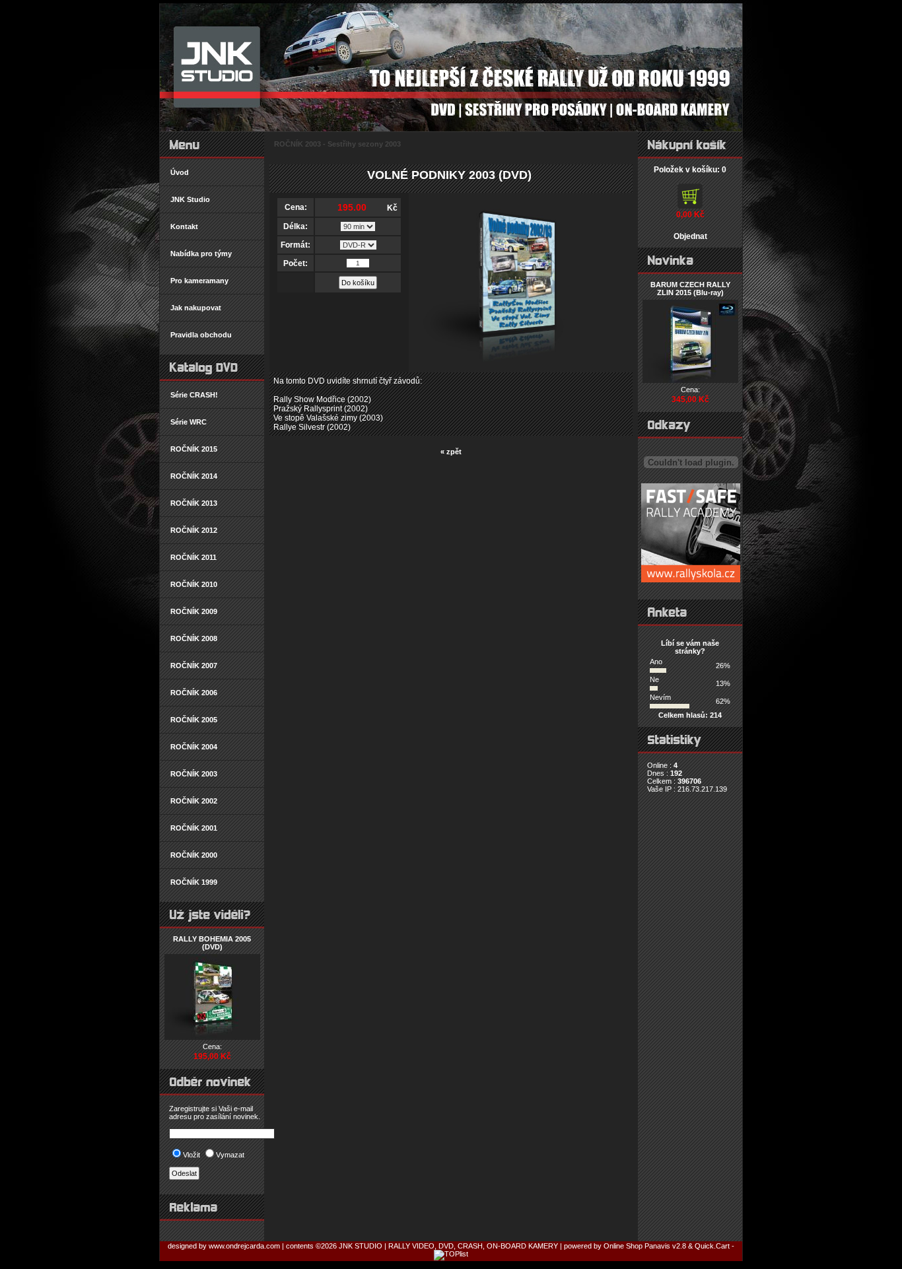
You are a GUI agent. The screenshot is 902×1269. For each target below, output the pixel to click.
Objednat (690, 236)
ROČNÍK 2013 (193, 503)
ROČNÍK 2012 (193, 530)
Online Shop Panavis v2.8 (645, 1246)
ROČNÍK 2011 (193, 557)
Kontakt (184, 226)
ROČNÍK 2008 (193, 638)
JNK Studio (190, 199)
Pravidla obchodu (201, 335)
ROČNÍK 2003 (193, 774)
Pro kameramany (199, 281)
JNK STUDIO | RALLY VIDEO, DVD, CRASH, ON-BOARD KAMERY (448, 1246)
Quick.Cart (712, 1246)
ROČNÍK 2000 (193, 855)
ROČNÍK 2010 (193, 584)
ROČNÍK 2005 (193, 720)
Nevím (660, 697)
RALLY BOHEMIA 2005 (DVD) (212, 943)
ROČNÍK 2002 (193, 801)
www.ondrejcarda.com (245, 1246)
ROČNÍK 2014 (193, 476)
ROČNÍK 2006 (193, 693)
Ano (656, 662)
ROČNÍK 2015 (193, 449)
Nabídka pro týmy (201, 253)
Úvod (179, 172)
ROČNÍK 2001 (193, 828)
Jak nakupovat (195, 308)
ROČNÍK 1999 (193, 882)
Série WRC (188, 422)
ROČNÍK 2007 (193, 665)
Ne (654, 679)
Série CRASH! (194, 395)
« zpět (451, 452)
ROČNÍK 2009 (193, 611)
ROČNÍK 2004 (193, 747)
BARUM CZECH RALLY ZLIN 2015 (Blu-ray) (690, 288)
